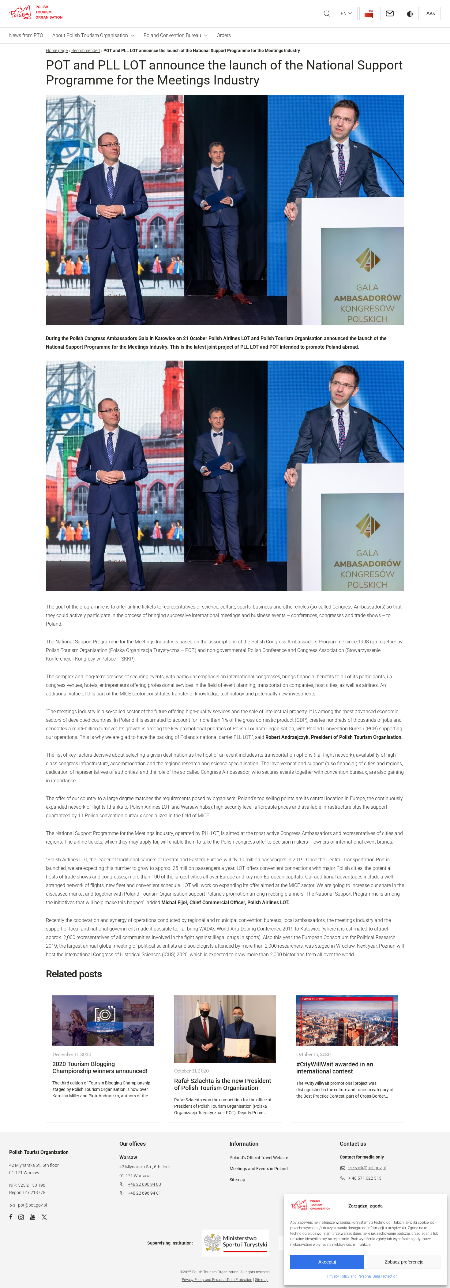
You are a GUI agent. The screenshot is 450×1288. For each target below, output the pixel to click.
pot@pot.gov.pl (32, 1205)
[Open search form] (327, 14)
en (344, 13)
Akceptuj (327, 1261)
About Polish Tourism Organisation (90, 35)
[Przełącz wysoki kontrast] (410, 13)
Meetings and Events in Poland (259, 1168)
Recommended (85, 50)
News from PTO (26, 35)
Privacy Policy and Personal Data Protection (362, 1276)
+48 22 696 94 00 (144, 1184)
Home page (57, 50)
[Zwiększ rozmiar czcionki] (431, 13)
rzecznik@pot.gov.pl (367, 1167)
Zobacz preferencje (404, 1261)
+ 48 (353, 1178)
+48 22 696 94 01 (144, 1193)
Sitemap (237, 1179)
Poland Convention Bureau (172, 35)
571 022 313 (369, 1178)
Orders (224, 35)
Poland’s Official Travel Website (259, 1157)
